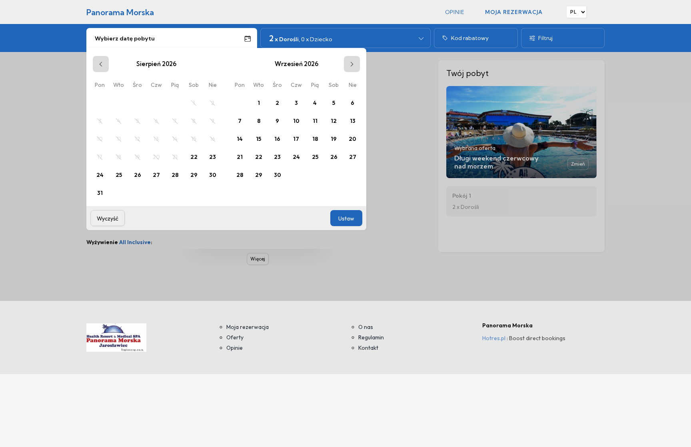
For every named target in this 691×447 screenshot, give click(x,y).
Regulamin (371, 337)
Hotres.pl (493, 338)
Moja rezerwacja (514, 12)
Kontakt (368, 347)
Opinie (455, 12)
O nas (365, 327)
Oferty (235, 337)
